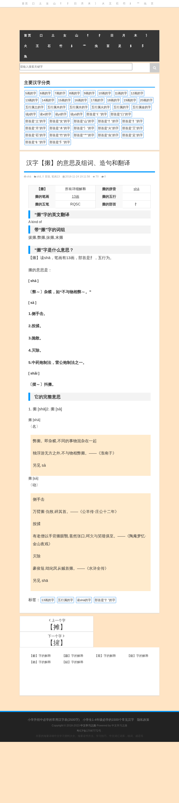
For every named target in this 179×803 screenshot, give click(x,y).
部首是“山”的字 (84, 121)
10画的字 (104, 93)
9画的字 (89, 93)
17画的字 (97, 100)
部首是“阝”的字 (60, 142)
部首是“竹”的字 (60, 135)
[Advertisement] (89, 772)
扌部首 (46, 176)
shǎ (39, 176)
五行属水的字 (78, 107)
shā (29, 176)
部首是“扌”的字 (132, 121)
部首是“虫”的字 (108, 135)
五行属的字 (121, 107)
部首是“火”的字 (108, 128)
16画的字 (80, 100)
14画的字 (48, 100)
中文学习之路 (119, 725)
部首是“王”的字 (132, 128)
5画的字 (30, 93)
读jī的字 (30, 114)
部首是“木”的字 (60, 128)
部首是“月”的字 (35, 128)
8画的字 (74, 93)
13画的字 (31, 100)
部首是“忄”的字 (108, 121)
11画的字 (121, 93)
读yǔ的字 (76, 114)
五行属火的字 (100, 107)
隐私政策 (143, 719)
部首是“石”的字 (35, 135)
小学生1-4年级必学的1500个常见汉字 (108, 719)
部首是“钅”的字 (35, 142)
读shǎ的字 (84, 600)
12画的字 (137, 93)
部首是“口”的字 (121, 114)
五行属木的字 (56, 107)
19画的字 (130, 100)
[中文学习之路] (41, 19)
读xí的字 (45, 114)
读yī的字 (61, 114)
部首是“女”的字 (60, 121)
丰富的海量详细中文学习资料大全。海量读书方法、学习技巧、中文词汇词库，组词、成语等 (89, 736)
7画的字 (60, 93)
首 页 (25, 3)
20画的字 (146, 100)
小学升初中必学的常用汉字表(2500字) (54, 719)
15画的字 (64, 100)
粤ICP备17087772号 (89, 730)
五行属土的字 (34, 107)
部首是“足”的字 (132, 135)
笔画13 (56, 176)
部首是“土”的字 (35, 121)
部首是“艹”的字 (84, 135)
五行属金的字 (142, 107)
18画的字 (113, 100)
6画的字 (45, 93)
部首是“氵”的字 (84, 128)
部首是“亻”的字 (96, 114)
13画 (75, 196)
